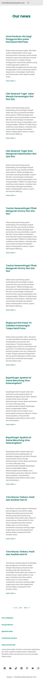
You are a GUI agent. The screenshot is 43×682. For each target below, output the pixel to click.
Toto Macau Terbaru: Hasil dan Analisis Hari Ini (20, 498)
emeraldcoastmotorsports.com (13, 3)
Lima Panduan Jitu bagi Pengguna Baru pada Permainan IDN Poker (19, 39)
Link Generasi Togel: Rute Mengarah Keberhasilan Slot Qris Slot (21, 154)
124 (20, 608)
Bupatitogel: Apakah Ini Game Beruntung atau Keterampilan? (18, 380)
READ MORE (11, 81)
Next (27, 608)
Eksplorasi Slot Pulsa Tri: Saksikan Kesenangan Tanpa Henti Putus (19, 325)
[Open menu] (28, 3)
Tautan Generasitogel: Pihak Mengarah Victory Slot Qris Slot (21, 211)
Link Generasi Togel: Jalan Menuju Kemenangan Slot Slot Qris (20, 96)
